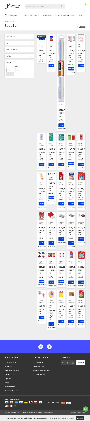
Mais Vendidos (10, 387)
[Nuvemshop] (78, 413)
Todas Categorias (31, 15)
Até (16, 66)
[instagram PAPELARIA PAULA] (40, 346)
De (7, 66)
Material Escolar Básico (65, 15)
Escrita (7, 383)
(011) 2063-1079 (38, 366)
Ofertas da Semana (11, 391)
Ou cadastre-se (72, 8)
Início (6, 21)
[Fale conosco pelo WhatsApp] (85, 409)
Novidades (47, 15)
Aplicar (10, 74)
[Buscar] (62, 6)
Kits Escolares (9, 374)
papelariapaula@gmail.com (42, 370)
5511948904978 (38, 362)
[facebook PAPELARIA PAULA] (49, 346)
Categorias (12, 15)
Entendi (80, 418)
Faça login (72, 3)
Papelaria (8, 378)
